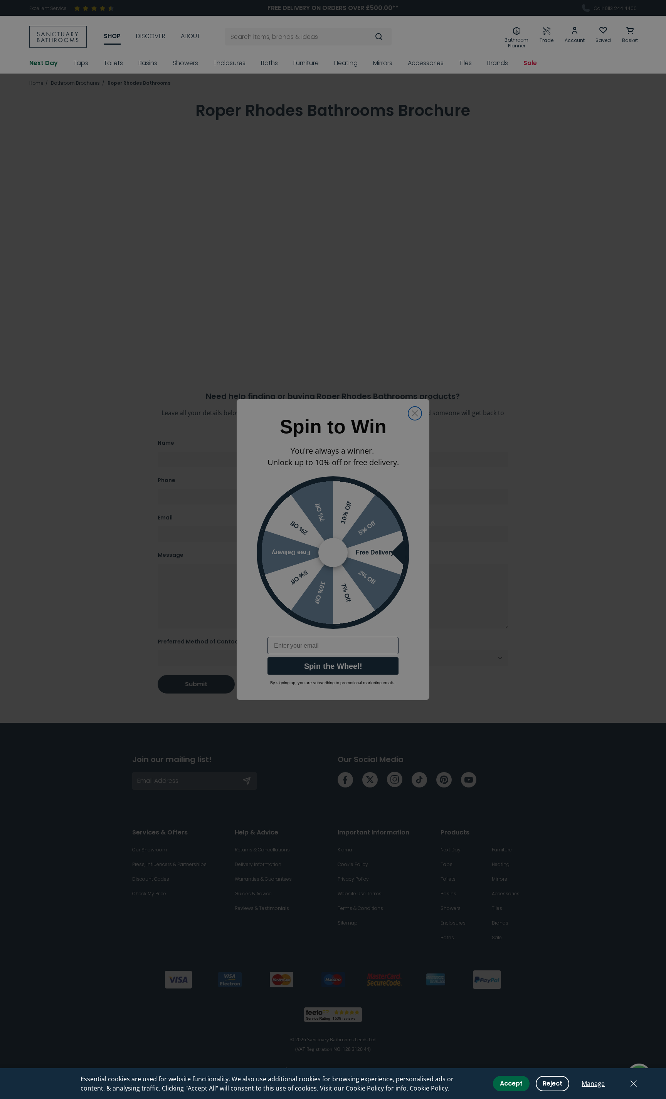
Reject (552, 1083)
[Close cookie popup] (634, 1084)
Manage (593, 1083)
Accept (511, 1083)
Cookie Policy (429, 1088)
